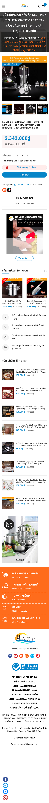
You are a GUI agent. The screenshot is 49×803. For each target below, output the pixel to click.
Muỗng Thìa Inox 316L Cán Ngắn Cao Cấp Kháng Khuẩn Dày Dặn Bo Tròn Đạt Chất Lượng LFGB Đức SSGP (31, 445)
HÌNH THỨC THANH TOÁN (24, 694)
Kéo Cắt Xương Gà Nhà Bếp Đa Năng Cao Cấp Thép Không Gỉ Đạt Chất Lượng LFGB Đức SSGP (31, 482)
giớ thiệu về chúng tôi (24, 677)
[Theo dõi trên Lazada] (27, 656)
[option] (24, 78)
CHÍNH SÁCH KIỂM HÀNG (24, 703)
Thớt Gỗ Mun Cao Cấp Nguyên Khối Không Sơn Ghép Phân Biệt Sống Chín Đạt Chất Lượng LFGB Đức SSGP (31, 427)
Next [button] (45, 110)
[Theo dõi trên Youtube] (16, 656)
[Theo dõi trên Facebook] (10, 656)
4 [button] (27, 96)
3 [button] (24, 96)
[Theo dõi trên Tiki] (32, 656)
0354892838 (23, 184)
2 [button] (21, 96)
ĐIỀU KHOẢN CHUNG (24, 681)
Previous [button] (4, 110)
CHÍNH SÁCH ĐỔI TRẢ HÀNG (24, 707)
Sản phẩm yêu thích (15, 270)
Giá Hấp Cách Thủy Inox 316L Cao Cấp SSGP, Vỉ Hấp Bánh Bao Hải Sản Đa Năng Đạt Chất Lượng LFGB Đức (31, 500)
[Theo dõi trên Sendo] (38, 656)
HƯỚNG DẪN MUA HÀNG (24, 690)
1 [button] (19, 96)
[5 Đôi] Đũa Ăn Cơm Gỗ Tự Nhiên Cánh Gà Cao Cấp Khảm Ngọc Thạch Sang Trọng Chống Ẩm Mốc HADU (31, 372)
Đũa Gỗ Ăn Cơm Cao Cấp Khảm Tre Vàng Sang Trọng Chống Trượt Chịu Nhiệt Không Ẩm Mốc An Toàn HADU (31, 390)
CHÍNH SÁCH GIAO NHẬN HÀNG (24, 699)
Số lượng (6, 155)
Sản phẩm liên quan (14, 360)
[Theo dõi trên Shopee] (21, 656)
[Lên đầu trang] (44, 787)
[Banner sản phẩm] (20, 539)
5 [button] (30, 96)
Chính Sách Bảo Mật (24, 686)
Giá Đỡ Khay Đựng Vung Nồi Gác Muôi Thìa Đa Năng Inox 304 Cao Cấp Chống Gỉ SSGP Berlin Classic (31, 464)
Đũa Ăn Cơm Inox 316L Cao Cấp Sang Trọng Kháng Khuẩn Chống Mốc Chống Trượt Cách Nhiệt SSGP (30, 409)
